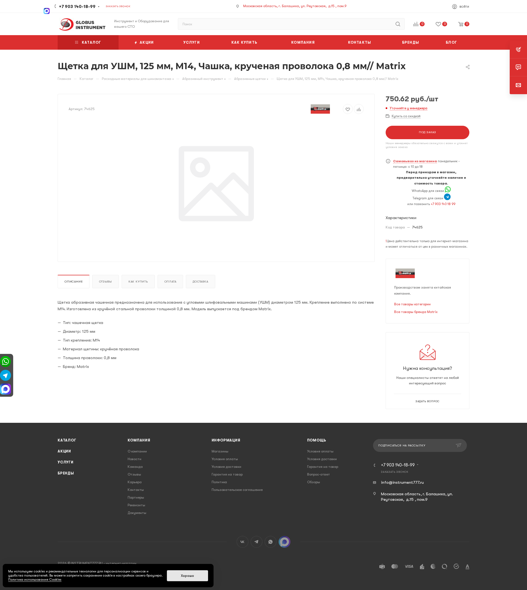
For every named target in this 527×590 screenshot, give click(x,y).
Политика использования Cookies (34, 579)
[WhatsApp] (448, 191)
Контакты (136, 490)
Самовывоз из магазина (415, 161)
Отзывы (105, 281)
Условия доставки (226, 467)
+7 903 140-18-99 (77, 6)
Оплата (170, 281)
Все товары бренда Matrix (416, 312)
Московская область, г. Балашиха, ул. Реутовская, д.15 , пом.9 (295, 6)
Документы (137, 513)
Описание (74, 281)
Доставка (200, 281)
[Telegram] (447, 198)
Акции (64, 451)
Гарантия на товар (227, 474)
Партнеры (136, 497)
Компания (139, 440)
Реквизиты (136, 505)
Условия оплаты (225, 459)
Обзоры (313, 482)
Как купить (138, 281)
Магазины (220, 451)
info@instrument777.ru (402, 482)
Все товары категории (412, 304)
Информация (226, 440)
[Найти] (398, 24)
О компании (137, 451)
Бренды (66, 473)
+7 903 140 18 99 (443, 204)
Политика (219, 482)
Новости (134, 459)
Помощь (316, 440)
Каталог (67, 440)
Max (284, 542)
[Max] (47, 10)
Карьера (135, 482)
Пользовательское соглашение (237, 490)
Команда (135, 467)
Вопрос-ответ (318, 474)
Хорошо (187, 576)
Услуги (66, 462)
